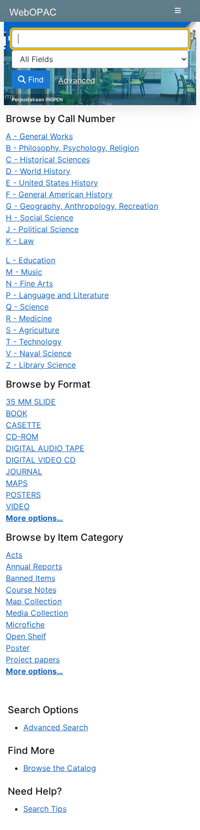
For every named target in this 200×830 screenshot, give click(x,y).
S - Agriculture (32, 330)
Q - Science (27, 307)
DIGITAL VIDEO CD (41, 460)
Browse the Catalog (59, 768)
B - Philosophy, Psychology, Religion (72, 148)
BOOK (16, 413)
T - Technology (34, 341)
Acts (14, 555)
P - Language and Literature (57, 295)
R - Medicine (29, 318)
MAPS (17, 483)
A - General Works (39, 136)
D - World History (38, 171)
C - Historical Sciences (48, 159)
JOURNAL (24, 471)
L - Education (30, 260)
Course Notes (31, 590)
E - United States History (52, 183)
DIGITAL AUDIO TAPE (45, 448)
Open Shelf (26, 636)
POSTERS (23, 495)
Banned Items (30, 578)
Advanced (76, 80)
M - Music (24, 272)
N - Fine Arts (29, 283)
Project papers (33, 659)
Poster (18, 648)
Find (35, 79)
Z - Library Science (41, 365)
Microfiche (25, 624)
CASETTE (23, 425)
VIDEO (18, 506)
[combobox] (100, 39)
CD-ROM (22, 436)
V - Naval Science (38, 353)
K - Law (20, 241)
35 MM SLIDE (31, 402)
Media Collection (37, 613)
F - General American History (59, 194)
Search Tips (45, 809)
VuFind (25, 16)
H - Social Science (39, 217)
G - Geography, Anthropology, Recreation (82, 206)
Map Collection (34, 601)
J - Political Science (42, 229)
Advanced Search (55, 727)
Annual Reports (34, 566)
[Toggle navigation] (178, 10)
